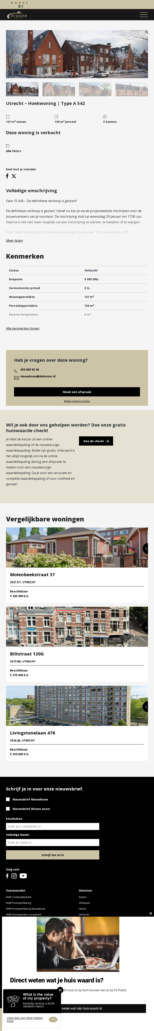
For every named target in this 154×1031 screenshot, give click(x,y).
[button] (145, 548)
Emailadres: (14, 819)
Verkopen (84, 903)
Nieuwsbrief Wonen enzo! (31, 809)
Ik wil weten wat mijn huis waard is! (78, 1008)
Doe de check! (94, 441)
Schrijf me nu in (53, 855)
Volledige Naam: (18, 835)
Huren (82, 908)
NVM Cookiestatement (18, 897)
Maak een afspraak (77, 392)
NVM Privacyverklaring (18, 903)
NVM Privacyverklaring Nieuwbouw (25, 908)
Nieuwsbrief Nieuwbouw (30, 799)
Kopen (82, 897)
